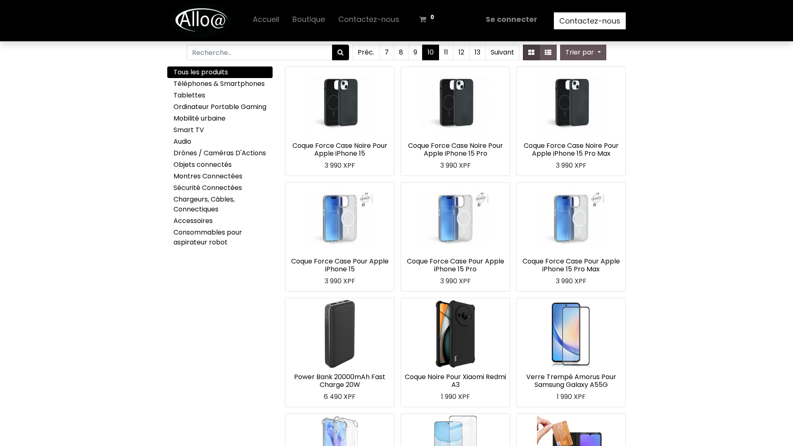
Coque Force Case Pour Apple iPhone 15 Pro (455, 265)
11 (446, 52)
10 (430, 52)
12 (461, 52)
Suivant (502, 52)
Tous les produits (200, 72)
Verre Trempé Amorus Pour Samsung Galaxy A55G (571, 380)
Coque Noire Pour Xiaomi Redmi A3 (455, 380)
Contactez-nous (589, 21)
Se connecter (511, 19)
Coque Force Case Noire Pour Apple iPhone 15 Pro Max (571, 149)
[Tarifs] (531, 52)
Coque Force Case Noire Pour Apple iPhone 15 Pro (455, 149)
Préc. (366, 52)
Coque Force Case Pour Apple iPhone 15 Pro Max (571, 265)
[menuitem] (266, 21)
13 (477, 52)
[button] (583, 52)
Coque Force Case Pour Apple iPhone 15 (340, 265)
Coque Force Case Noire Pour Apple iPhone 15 (339, 149)
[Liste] (548, 52)
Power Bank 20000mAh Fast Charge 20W (339, 380)
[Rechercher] (340, 52)
